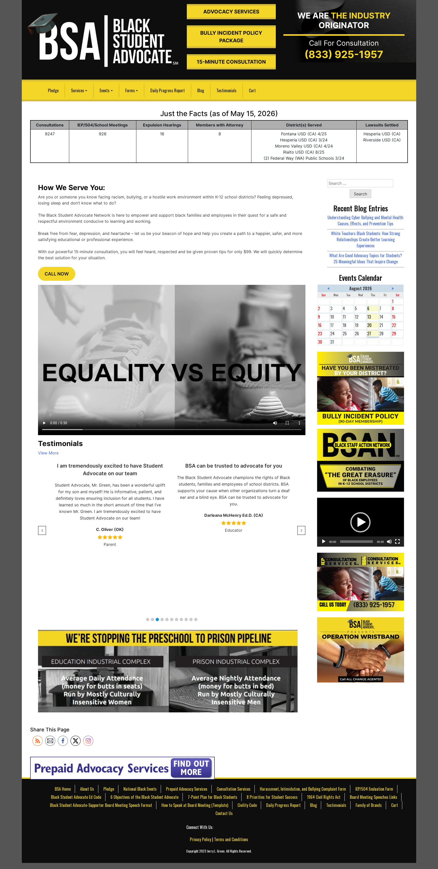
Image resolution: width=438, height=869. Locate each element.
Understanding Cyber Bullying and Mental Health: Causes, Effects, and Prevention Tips (365, 220)
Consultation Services (233, 789)
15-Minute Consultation (231, 62)
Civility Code (247, 805)
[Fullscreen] (397, 541)
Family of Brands (369, 805)
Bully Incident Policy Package (231, 37)
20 (373, 325)
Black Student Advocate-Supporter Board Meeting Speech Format (101, 805)
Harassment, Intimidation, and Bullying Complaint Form (303, 789)
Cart (252, 90)
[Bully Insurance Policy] (360, 387)
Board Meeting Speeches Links (373, 797)
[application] (360, 522)
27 (373, 333)
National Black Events (140, 789)
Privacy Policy (200, 839)
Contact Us (224, 813)
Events (105, 90)
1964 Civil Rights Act (323, 797)
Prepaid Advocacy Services (186, 789)
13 (373, 317)
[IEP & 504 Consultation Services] (360, 581)
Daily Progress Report (167, 90)
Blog (200, 90)
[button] (147, 619)
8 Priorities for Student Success (272, 797)
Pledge (53, 90)
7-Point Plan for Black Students (212, 797)
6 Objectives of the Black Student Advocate (144, 797)
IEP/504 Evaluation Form (374, 789)
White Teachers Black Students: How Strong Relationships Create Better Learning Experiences (365, 239)
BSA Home (63, 789)
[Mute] (389, 541)
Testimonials (226, 90)
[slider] (356, 541)
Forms (130, 90)
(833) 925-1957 (343, 54)
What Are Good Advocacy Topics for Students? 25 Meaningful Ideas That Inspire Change (365, 258)
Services (77, 90)
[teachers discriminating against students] (360, 649)
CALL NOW (57, 273)
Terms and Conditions (231, 839)
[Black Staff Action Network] (360, 460)
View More (48, 452)
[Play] (323, 541)
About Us (87, 789)
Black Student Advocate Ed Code (76, 797)
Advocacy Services (231, 12)
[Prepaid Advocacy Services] (122, 767)
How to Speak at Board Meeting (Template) (194, 805)
